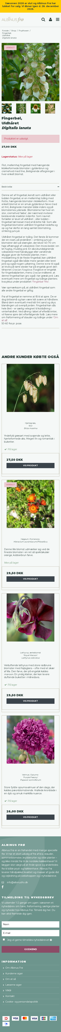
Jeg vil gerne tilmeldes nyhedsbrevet (28, 939)
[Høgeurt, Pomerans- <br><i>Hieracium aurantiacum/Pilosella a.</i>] (30, 509)
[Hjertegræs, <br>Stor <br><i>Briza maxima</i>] (30, 393)
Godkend (30, 949)
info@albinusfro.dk (17, 882)
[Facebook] (2, 887)
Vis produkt (30, 465)
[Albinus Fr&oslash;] (15, 19)
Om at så (10, 979)
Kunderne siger (14, 973)
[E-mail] (30, 932)
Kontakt (9, 996)
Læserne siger (13, 984)
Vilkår (8, 990)
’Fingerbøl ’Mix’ (40, 281)
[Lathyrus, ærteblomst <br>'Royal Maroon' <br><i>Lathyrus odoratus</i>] (30, 622)
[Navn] (30, 924)
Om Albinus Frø (14, 967)
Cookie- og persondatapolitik (21, 1001)
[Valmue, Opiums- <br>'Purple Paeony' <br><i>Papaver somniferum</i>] (30, 744)
